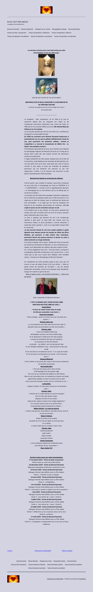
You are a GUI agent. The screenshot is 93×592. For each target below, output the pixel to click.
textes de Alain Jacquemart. (17, 33)
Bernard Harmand (13, 29)
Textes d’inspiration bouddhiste (18, 36)
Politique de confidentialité (43, 550)
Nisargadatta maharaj (59, 29)
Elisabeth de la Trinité (42, 29)
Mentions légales (67, 550)
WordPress (82, 579)
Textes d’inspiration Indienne (61, 33)
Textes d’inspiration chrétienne (39, 33)
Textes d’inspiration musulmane (41, 36)
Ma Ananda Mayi (74, 29)
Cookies (9, 550)
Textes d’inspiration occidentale (65, 36)
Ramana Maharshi (27, 29)
